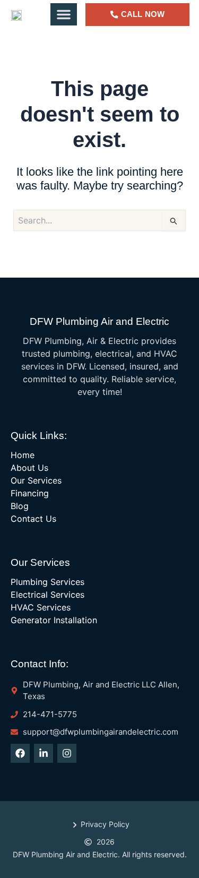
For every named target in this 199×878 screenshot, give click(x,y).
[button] (64, 14)
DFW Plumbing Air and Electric (99, 321)
